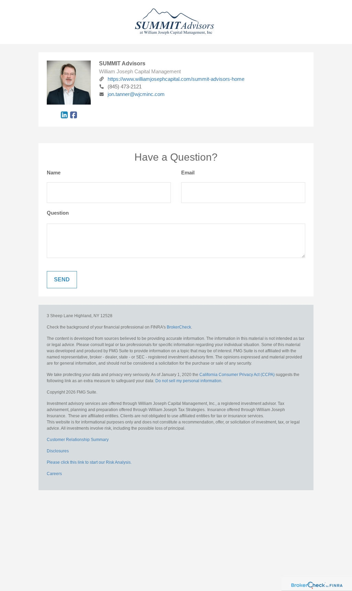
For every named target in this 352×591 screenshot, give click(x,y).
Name (53, 172)
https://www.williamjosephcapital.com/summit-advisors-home (176, 79)
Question (58, 213)
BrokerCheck (179, 327)
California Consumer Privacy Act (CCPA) (237, 374)
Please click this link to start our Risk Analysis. (89, 462)
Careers (54, 473)
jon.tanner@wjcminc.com (136, 94)
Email (188, 172)
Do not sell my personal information (188, 380)
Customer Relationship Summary (78, 439)
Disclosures (58, 451)
